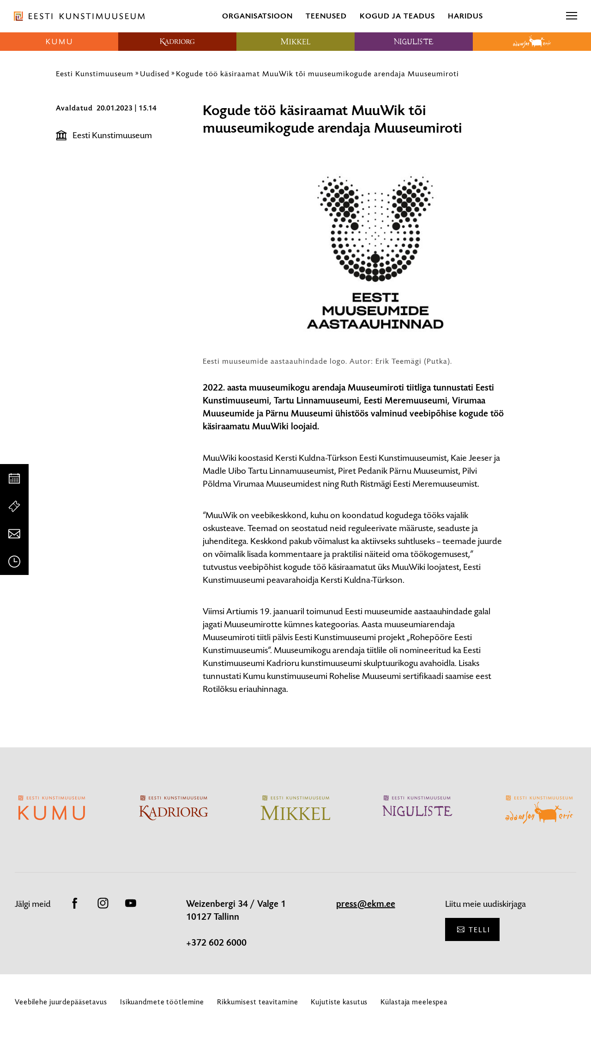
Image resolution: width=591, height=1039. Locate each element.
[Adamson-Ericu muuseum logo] (532, 41)
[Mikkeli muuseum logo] (295, 41)
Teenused (326, 16)
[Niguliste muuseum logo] (414, 41)
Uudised (154, 73)
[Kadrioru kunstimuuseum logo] (177, 41)
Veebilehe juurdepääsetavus (61, 1001)
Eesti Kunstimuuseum (94, 73)
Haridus (465, 16)
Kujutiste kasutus (339, 1001)
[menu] (571, 16)
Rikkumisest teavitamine (257, 1001)
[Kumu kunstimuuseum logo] (59, 41)
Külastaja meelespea (413, 1001)
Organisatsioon (257, 16)
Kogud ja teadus (397, 16)
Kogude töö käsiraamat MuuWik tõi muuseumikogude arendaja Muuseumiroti (317, 73)
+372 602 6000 (216, 942)
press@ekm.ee (365, 904)
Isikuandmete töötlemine (162, 1001)
